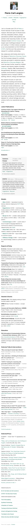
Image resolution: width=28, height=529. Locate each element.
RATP (19, 204)
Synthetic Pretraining (6, 502)
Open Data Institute (6, 393)
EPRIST (3, 288)
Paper (2, 147)
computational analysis (9, 337)
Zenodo (6, 276)
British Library (20, 421)
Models (6, 139)
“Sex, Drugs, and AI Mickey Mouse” (17, 474)
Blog (14, 21)
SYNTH (3, 49)
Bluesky (5, 17)
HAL (11, 284)
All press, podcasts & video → (8, 482)
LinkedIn (10, 17)
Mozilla (16, 316)
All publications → (5, 150)
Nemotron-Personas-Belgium (12, 62)
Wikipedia (16, 17)
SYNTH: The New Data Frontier (9, 493)
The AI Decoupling (6, 499)
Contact (13, 524)
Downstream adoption (9, 174)
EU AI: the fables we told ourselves (10, 490)
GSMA (13, 227)
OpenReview (4, 120)
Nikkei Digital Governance (8, 478)
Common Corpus (16, 41)
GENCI (8, 326)
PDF (9, 120)
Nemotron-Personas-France (18, 56)
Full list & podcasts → (6, 429)
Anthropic (4, 68)
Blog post (12, 191)
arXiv (24, 266)
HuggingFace (22, 17)
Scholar (14, 19)
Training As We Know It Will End (9, 508)
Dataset (13, 120)
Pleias (20, 28)
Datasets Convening (13, 413)
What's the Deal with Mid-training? (10, 517)
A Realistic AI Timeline (7, 505)
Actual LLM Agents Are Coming (9, 511)
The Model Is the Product (7, 514)
